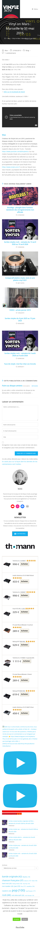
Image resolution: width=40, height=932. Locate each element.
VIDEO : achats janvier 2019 (20, 310)
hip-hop (26, 883)
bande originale (12, 876)
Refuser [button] (25, 919)
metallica (30, 886)
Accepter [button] (16, 919)
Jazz (17, 886)
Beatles (26, 877)
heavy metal (17, 883)
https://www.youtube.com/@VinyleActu (15, 151)
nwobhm (6, 891)
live (23, 886)
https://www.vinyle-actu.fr (11, 167)
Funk (34, 880)
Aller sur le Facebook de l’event (14, 92)
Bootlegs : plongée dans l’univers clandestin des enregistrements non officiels (20, 209)
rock (6, 895)
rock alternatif (17, 895)
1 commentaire (10, 53)
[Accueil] (5, 38)
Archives (4, 865)
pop (18, 890)
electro (27, 881)
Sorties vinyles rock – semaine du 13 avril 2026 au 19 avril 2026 (20, 243)
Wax (6, 50)
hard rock (7, 883)
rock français (29, 895)
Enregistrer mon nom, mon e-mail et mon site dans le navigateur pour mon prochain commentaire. (19, 446)
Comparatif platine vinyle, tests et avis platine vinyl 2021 (20, 279)
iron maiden (7, 886)
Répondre (35, 386)
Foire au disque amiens (12, 385)
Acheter (24, 564)
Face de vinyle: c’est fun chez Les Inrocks (20, 364)
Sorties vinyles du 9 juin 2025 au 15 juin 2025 (20, 319)
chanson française (12, 880)
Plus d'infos (20, 927)
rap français (30, 891)
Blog (27, 50)
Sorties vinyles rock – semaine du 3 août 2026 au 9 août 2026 (20, 354)
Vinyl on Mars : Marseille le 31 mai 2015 (24, 38)
